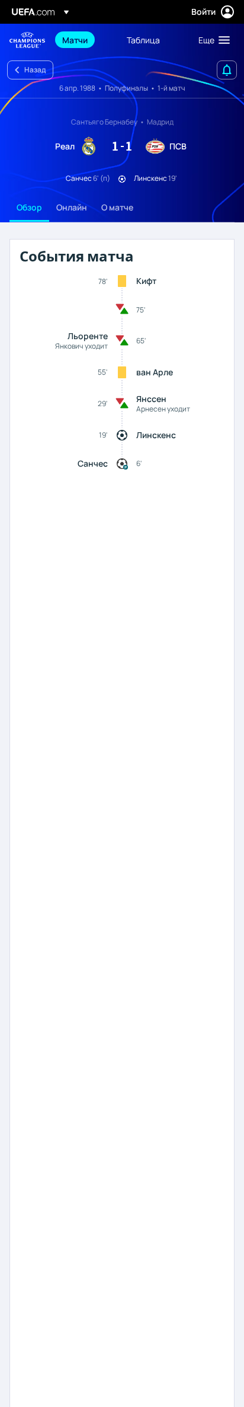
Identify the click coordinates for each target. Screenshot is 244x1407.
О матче (117, 207)
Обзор (29, 207)
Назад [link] (35, 70)
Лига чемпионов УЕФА (27, 40)
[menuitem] (84, 40)
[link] (74, 40)
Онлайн (71, 207)
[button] (211, 40)
